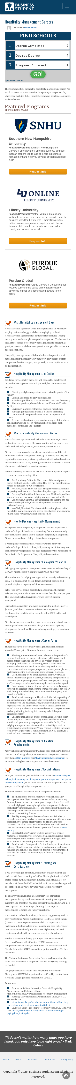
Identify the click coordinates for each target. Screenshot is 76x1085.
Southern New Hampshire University (30, 141)
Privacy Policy (67, 1059)
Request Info (38, 171)
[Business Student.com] (19, 7)
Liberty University (23, 210)
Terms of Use (49, 1059)
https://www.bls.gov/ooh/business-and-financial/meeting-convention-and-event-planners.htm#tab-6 (38, 1003)
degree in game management (45, 779)
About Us (18, 1059)
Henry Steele (30, 27)
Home (6, 1059)
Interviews (32, 1059)
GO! (38, 74)
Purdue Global (21, 281)
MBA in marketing (23, 758)
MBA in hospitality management (49, 758)
